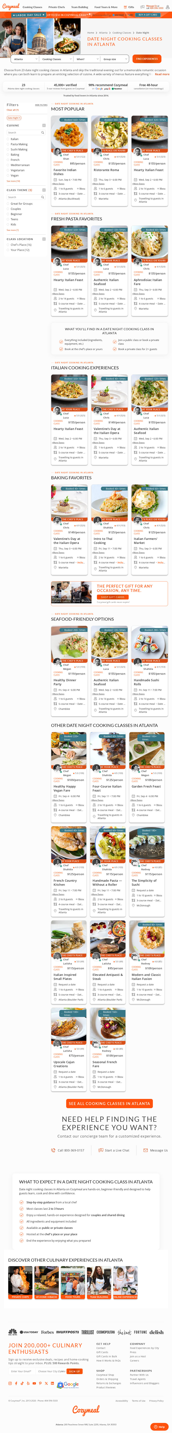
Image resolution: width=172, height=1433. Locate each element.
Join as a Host (138, 1356)
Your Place (20, 250)
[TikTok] (22, 1383)
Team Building (79, 7)
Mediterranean (20, 165)
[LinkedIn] (52, 1383)
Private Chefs (57, 7)
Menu (82, 188)
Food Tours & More (106, 7)
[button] (41, 105)
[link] (69, 271)
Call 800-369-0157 (71, 1150)
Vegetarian (18, 170)
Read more (162, 74)
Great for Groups (22, 203)
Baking (15, 154)
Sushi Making (19, 149)
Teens (14, 219)
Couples (16, 208)
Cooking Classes (32, 7)
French (15, 159)
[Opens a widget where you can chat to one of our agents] (159, 1427)
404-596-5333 (156, 8)
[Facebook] (16, 1383)
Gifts (131, 7)
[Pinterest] (40, 1383)
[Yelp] (28, 1383)
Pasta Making (19, 144)
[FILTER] (26, 125)
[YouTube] (34, 1383)
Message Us (151, 6)
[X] (46, 1383)
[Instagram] (10, 1383)
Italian (14, 139)
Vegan (15, 175)
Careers (134, 1360)
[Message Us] (143, 7)
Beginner (16, 214)
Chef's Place (21, 244)
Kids (13, 224)
